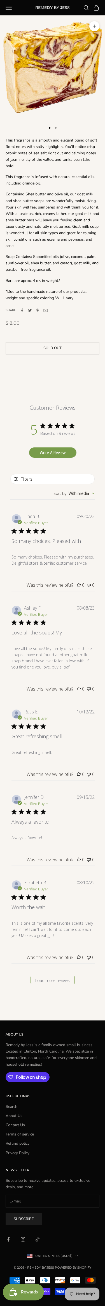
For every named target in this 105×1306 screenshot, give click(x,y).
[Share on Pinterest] (38, 310)
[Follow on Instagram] (23, 1239)
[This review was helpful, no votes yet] (79, 585)
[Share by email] (45, 310)
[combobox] (74, 493)
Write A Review (53, 452)
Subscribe (24, 1218)
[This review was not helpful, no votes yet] (89, 585)
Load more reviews (52, 980)
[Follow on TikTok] (37, 1239)
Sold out (52, 348)
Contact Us (15, 1125)
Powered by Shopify (73, 1267)
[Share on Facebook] (22, 310)
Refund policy (17, 1143)
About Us (14, 1115)
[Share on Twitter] (30, 310)
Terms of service (20, 1134)
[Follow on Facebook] (8, 1239)
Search (11, 1106)
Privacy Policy (17, 1153)
